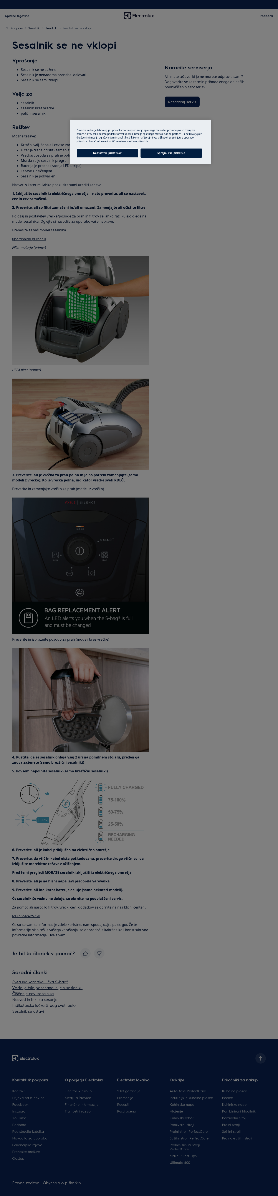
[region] (140, 142)
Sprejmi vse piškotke (171, 153)
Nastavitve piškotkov (107, 153)
